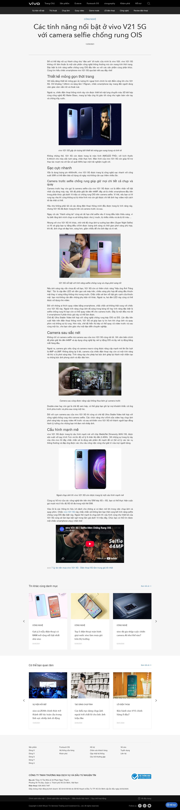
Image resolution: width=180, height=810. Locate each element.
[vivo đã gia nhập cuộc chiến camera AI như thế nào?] (132, 606)
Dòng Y (32, 760)
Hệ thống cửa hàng (66, 750)
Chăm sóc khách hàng (98, 750)
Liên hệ (123, 753)
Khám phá (63, 753)
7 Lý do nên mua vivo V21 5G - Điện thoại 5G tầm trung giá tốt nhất (82, 567)
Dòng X (32, 750)
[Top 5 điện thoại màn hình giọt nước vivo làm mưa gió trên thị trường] (90, 606)
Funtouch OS (64, 747)
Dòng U (32, 763)
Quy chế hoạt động (98, 798)
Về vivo (123, 747)
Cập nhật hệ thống (97, 753)
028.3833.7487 (44, 785)
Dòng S (32, 756)
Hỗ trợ (92, 747)
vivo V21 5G (69, 511)
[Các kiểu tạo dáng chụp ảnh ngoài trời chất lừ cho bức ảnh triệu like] (90, 685)
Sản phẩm (33, 747)
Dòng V (32, 753)
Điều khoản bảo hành (80, 798)
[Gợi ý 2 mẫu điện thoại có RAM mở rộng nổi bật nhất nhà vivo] (48, 606)
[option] (48, 621)
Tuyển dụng (125, 750)
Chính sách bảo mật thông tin (58, 798)
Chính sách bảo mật (36, 798)
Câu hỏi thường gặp (97, 756)
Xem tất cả (145, 586)
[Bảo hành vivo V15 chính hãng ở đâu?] (132, 685)
